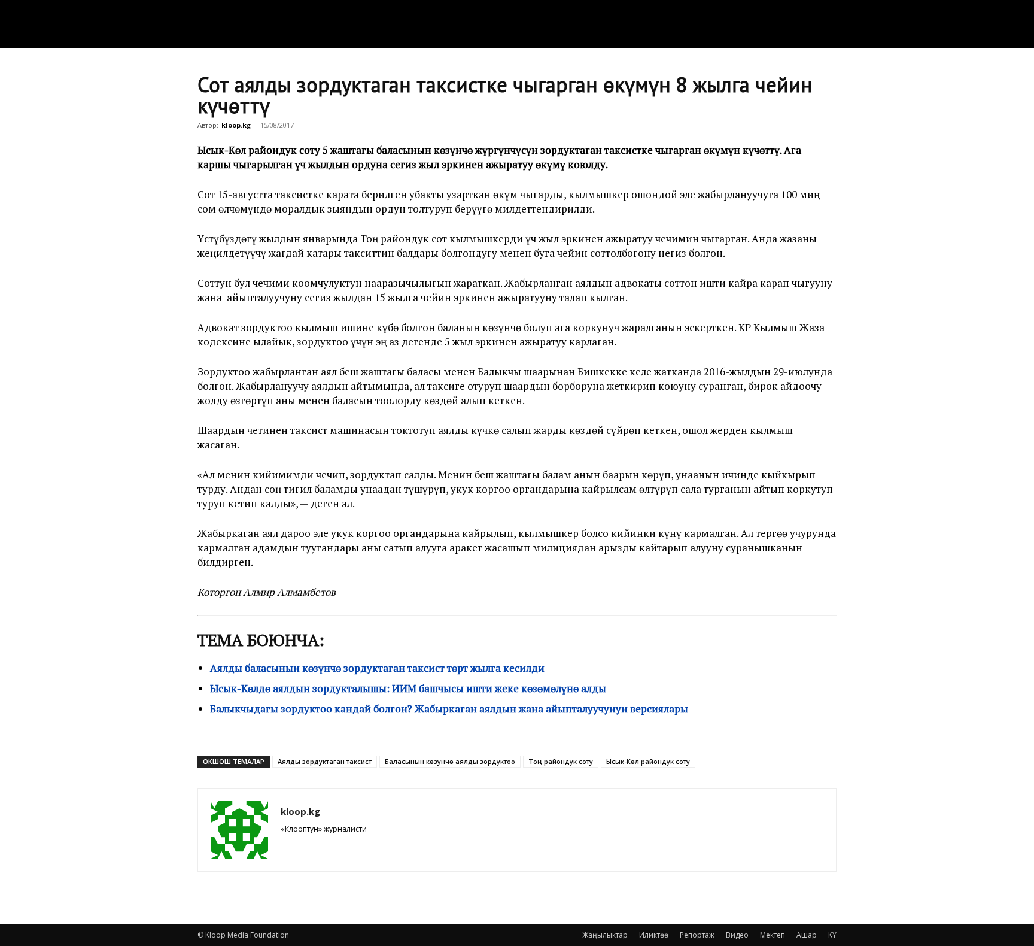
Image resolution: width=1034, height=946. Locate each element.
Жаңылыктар (605, 935)
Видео (737, 935)
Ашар (806, 935)
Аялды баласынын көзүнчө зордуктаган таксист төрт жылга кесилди (377, 668)
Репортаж (697, 935)
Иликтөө (653, 935)
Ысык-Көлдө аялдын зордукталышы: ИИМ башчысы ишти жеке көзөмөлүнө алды (408, 688)
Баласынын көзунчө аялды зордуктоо (450, 761)
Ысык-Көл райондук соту (648, 761)
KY (832, 935)
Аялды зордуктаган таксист (325, 761)
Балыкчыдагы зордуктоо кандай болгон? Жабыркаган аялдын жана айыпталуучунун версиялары (449, 708)
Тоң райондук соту (560, 761)
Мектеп (772, 935)
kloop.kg (236, 124)
